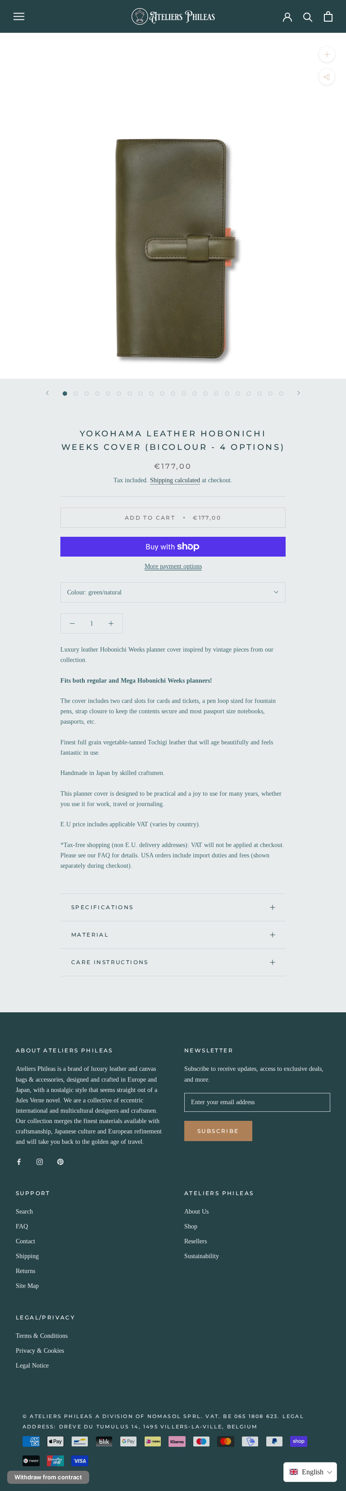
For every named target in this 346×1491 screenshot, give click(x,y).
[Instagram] (39, 1161)
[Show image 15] (216, 393)
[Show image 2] (75, 393)
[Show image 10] (162, 393)
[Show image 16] (227, 393)
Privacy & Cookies (40, 1350)
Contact (25, 1241)
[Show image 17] (238, 393)
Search (24, 1211)
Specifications (102, 907)
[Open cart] (328, 16)
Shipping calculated (175, 480)
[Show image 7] (129, 393)
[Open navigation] (19, 16)
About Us (196, 1211)
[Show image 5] (108, 393)
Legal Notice (32, 1365)
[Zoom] (327, 54)
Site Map (27, 1286)
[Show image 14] (205, 393)
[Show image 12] (184, 393)
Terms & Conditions (42, 1335)
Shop (190, 1226)
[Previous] (47, 393)
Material (90, 934)
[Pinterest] (60, 1161)
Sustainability (201, 1256)
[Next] (298, 393)
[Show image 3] (86, 393)
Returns (25, 1271)
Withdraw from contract (48, 1477)
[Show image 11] (173, 393)
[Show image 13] (194, 393)
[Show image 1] (65, 393)
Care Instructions (110, 962)
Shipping (27, 1256)
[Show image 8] (140, 393)
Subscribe (218, 1131)
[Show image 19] (259, 393)
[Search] (308, 16)
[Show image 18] (248, 393)
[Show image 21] (281, 393)
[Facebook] (19, 1161)
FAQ (22, 1226)
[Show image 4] (97, 393)
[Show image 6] (119, 393)
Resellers (195, 1241)
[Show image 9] (151, 393)
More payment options (173, 566)
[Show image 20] (270, 393)
